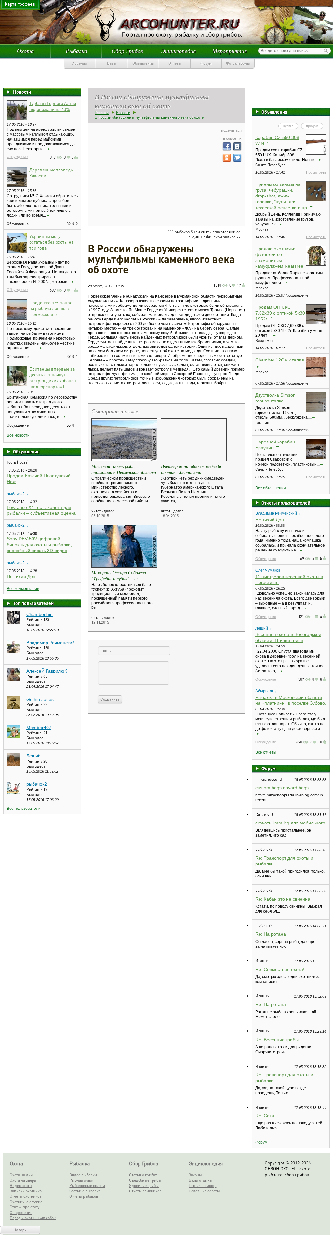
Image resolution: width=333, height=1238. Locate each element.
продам (312, 126)
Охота (25, 51)
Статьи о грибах (143, 1174)
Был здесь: (36, 624)
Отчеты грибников (145, 1191)
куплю (288, 126)
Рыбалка (76, 51)
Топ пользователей (33, 603)
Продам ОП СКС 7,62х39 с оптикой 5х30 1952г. (280, 313)
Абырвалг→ (266, 691)
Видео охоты (21, 1185)
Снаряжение (21, 1212)
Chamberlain (39, 614)
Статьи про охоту (24, 1206)
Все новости (18, 435)
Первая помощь (202, 1185)
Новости (22, 92)
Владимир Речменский (50, 642)
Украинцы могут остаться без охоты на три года (51, 242)
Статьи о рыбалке (84, 1191)
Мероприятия (229, 51)
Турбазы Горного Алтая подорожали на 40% (52, 106)
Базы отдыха (200, 1180)
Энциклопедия (178, 51)
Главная (102, 112)
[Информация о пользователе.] (13, 622)
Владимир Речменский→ (278, 513)
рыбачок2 (36, 784)
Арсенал (79, 63)
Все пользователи (24, 808)
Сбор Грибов (127, 51)
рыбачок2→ (18, 494)
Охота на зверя (23, 1180)
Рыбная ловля (81, 1180)
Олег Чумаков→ (269, 570)
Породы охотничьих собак (33, 1217)
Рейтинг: (34, 619)
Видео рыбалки (83, 1174)
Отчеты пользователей (285, 503)
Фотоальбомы (238, 63)
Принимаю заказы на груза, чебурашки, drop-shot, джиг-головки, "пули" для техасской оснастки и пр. (281, 196)
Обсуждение (17, 157)
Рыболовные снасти (87, 1185)
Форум (206, 63)
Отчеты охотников (25, 1196)
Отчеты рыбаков (83, 1196)
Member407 (38, 727)
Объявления (143, 63)
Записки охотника (26, 1191)
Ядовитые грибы (144, 1185)
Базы (111, 63)
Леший (33, 755)
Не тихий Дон (21, 576)
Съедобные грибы (145, 1180)
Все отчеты (265, 752)
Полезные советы (204, 1191)
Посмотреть (316, 172)
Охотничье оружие (26, 1201)
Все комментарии (23, 588)
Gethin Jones (40, 699)
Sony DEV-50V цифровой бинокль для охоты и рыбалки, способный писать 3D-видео (39, 544)
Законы (195, 1174)
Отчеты (174, 63)
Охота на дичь (22, 1174)
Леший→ (263, 628)
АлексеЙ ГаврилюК (46, 670)
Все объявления (270, 488)
